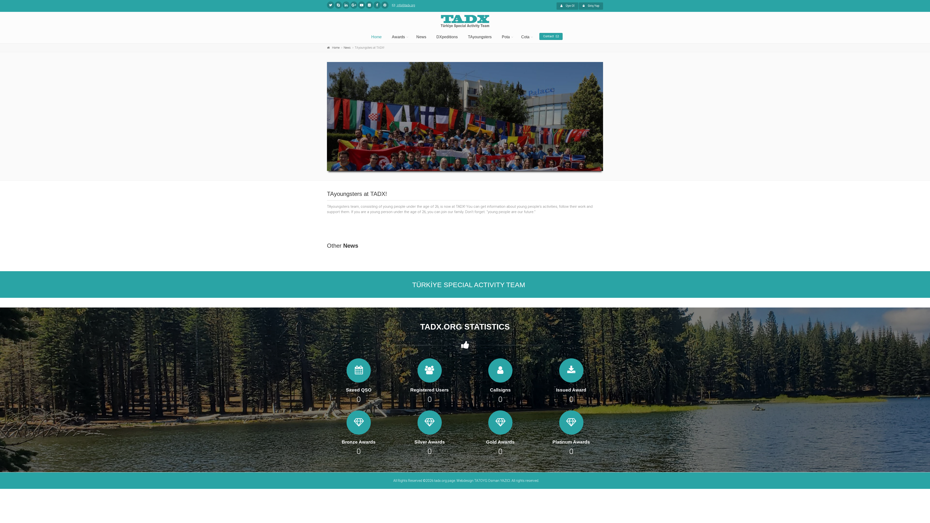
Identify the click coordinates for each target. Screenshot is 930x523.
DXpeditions (447, 37)
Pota (506, 37)
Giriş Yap (593, 6)
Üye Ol (569, 6)
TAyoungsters (480, 37)
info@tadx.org (405, 5)
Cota (525, 37)
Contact (549, 36)
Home (376, 37)
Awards (398, 37)
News (421, 37)
